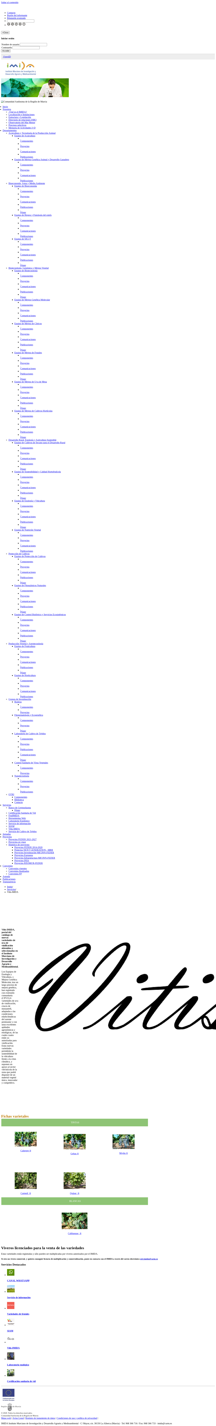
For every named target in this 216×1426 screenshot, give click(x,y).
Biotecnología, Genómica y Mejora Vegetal (29, 268)
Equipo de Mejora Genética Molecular (32, 299)
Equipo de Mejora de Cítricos (28, 323)
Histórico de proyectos (19, 844)
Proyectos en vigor (17, 842)
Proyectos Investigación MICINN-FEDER (34, 852)
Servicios (7, 805)
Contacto (18, 802)
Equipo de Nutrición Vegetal (27, 530)
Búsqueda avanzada (16, 18)
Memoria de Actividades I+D (22, 128)
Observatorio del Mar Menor (22, 122)
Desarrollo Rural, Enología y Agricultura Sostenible (32, 440)
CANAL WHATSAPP (18, 1280)
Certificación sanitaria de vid (21, 1381)
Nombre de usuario (10, 44)
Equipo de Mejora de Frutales (28, 352)
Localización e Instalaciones (22, 114)
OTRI (11, 794)
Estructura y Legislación (20, 117)
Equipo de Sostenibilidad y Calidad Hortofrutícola (37, 471)
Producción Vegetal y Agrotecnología (26, 643)
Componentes (26, 141)
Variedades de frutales (18, 1314)
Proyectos (24, 146)
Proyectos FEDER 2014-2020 (28, 847)
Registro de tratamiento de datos (40, 1418)
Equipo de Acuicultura (24, 135)
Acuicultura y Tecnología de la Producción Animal (32, 133)
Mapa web (6, 1418)
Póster (23, 212)
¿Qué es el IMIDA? (18, 112)
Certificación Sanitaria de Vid (22, 813)
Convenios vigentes (18, 868)
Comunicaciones (28, 151)
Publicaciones (26, 157)
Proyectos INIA (21, 860)
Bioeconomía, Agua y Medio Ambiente (27, 183)
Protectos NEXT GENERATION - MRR (33, 850)
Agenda (6, 876)
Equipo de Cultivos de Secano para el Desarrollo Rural (39, 442)
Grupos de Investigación (20, 699)
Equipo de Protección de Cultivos (30, 556)
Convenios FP (15, 874)
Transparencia (9, 881)
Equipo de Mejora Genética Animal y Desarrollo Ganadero (41, 159)
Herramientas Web (17, 818)
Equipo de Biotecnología (25, 270)
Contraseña (6, 47)
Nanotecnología (21, 776)
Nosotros (7, 109)
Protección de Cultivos (19, 553)
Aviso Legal (18, 1418)
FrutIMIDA (14, 815)
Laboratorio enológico (18, 1365)
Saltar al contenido (9, 2)
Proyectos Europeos (23, 855)
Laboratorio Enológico (19, 821)
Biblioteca (19, 799)
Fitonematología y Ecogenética (28, 715)
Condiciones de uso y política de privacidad (77, 1418)
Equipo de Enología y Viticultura (29, 501)
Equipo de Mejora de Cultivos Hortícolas (33, 411)
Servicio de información (20, 823)
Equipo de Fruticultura (24, 646)
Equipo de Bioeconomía (25, 186)
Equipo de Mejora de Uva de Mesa (30, 381)
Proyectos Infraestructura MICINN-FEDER (34, 858)
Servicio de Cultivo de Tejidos (23, 831)
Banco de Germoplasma (20, 807)
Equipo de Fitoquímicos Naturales (30, 585)
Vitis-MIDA (14, 829)
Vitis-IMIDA (13, 1348)
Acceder (5, 51)
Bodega (18, 702)
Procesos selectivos (17, 125)
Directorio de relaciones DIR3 (22, 120)
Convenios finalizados (19, 871)
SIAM (11, 826)
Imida (9, 886)
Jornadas (7, 834)
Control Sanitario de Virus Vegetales (31, 762)
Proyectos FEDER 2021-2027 (23, 839)
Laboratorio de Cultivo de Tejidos (30, 733)
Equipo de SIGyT (22, 239)
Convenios (8, 866)
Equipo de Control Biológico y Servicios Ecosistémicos (40, 614)
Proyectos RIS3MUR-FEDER (28, 863)
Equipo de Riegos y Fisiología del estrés (33, 215)
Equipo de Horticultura (25, 675)
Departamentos (10, 130)
